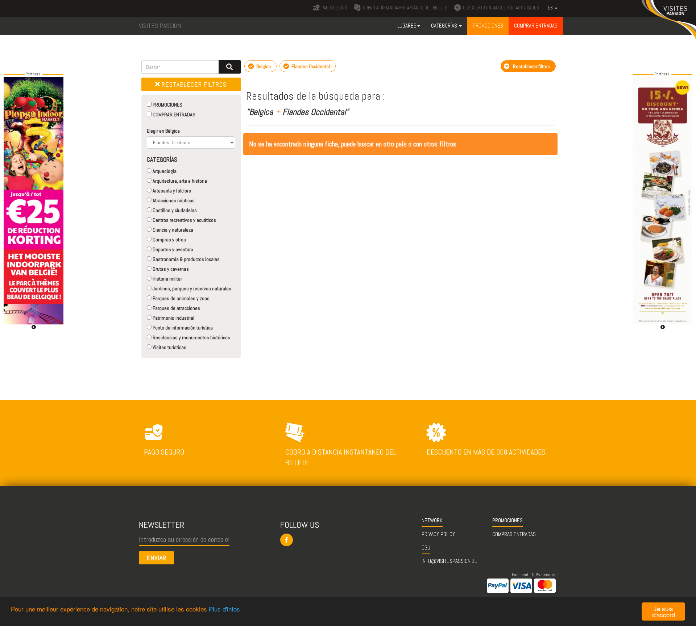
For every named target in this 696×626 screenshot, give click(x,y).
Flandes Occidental (310, 66)
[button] (348, 540)
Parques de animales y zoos (181, 298)
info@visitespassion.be (449, 560)
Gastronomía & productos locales (186, 259)
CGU (426, 547)
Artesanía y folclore (171, 190)
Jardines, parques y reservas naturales (191, 288)
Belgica (263, 66)
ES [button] (551, 8)
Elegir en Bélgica (163, 131)
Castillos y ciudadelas (174, 210)
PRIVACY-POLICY (438, 534)
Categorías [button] (444, 25)
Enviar (156, 558)
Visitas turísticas (169, 347)
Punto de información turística (182, 327)
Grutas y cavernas (170, 269)
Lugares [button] (407, 25)
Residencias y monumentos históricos (191, 337)
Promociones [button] (488, 25)
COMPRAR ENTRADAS (173, 114)
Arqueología (164, 171)
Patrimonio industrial (173, 318)
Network (432, 520)
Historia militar (167, 278)
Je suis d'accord (663, 611)
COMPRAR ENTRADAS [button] (536, 25)
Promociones (507, 520)
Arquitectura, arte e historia (179, 181)
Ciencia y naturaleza (172, 230)
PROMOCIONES (167, 104)
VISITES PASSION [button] (160, 25)
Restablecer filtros (193, 84)
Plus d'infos (224, 608)
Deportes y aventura (172, 249)
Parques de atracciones (176, 308)
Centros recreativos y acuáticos (184, 220)
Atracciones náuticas (173, 200)
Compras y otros (169, 239)
